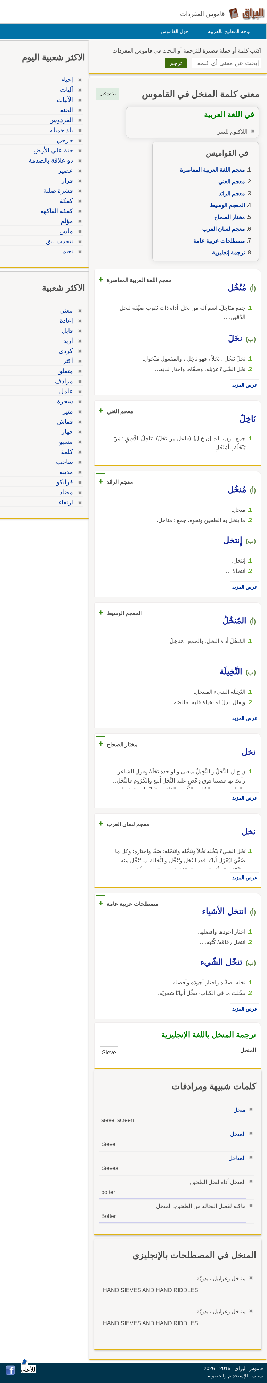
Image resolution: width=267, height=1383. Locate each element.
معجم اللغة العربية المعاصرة (212, 170)
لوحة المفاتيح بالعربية (229, 31)
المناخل (237, 1158)
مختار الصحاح (229, 217)
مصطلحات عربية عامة (219, 241)
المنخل (238, 1134)
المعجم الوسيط (227, 205)
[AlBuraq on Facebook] (10, 1373)
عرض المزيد (244, 385)
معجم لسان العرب (223, 229)
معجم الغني (231, 181)
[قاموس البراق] (247, 13)
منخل (239, 1110)
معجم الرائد (232, 193)
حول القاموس (175, 31)
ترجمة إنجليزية (228, 253)
